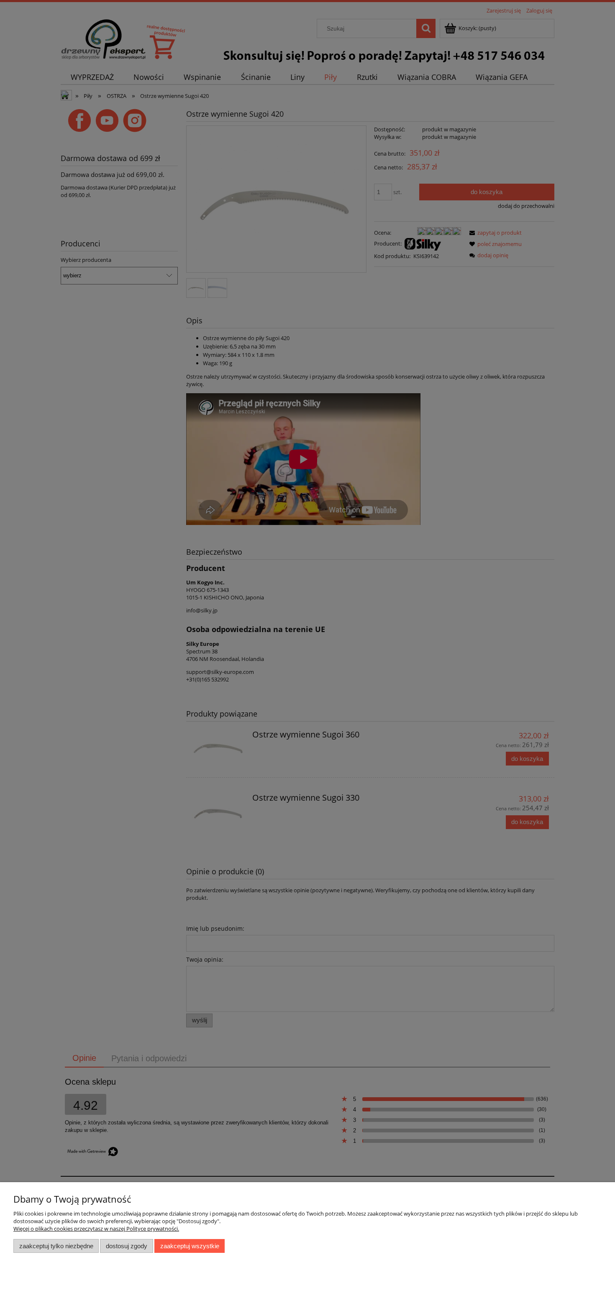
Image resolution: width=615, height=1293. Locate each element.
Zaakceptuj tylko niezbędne (56, 1245)
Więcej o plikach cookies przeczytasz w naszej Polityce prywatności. (96, 1228)
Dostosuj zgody (126, 1245)
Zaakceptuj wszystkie (189, 1245)
